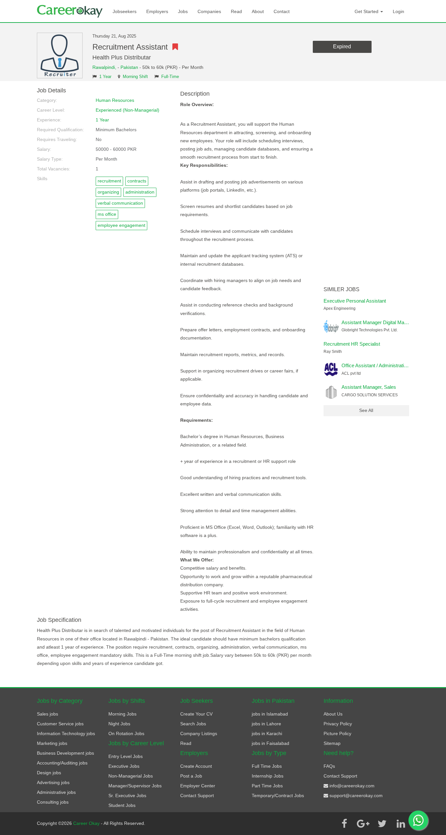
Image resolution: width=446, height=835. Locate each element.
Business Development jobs (65, 753)
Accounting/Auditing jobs (62, 762)
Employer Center (197, 785)
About (258, 11)
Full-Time (170, 76)
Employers (157, 11)
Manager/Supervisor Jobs (135, 785)
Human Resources (115, 100)
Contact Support (197, 795)
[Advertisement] (366, 185)
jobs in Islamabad (270, 714)
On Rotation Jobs (126, 733)
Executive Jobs (123, 766)
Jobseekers (124, 11)
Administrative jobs (56, 792)
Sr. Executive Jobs (127, 795)
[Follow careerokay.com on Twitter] (382, 823)
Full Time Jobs (267, 766)
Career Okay (87, 823)
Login (398, 11)
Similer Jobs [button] (341, 289)
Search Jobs (193, 723)
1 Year (105, 76)
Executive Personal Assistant (355, 301)
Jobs (183, 11)
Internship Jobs (267, 776)
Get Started (367, 11)
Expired (342, 46)
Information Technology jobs (66, 733)
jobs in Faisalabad (270, 743)
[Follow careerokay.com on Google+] (363, 823)
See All (366, 410)
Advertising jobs (53, 782)
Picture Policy (337, 733)
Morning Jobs (122, 714)
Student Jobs (121, 805)
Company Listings (198, 733)
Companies (209, 11)
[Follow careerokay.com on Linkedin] (401, 823)
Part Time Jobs (267, 785)
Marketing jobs (52, 743)
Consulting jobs (53, 802)
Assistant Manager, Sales (369, 387)
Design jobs (49, 772)
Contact (282, 11)
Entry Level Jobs (125, 756)
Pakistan (129, 67)
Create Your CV (196, 714)
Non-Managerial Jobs (130, 776)
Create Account (196, 766)
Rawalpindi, (105, 67)
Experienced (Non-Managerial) (127, 110)
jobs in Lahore (266, 723)
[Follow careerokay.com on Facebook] (344, 823)
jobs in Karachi (267, 733)
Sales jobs (47, 714)
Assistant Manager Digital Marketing (380, 322)
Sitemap (332, 743)
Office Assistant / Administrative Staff (381, 365)
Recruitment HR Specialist (352, 344)
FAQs (329, 766)
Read (236, 11)
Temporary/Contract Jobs (278, 795)
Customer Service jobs (60, 723)
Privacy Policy (338, 723)
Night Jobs (119, 723)
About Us (333, 714)
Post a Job (191, 776)
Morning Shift (135, 76)
